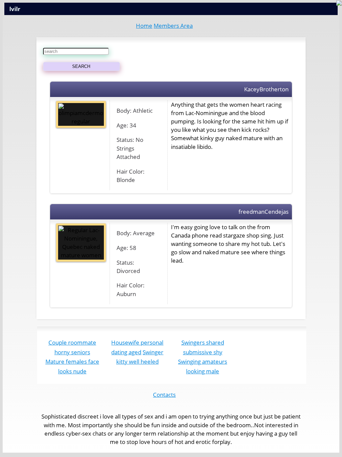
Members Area (173, 25)
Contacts (164, 394)
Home (144, 25)
